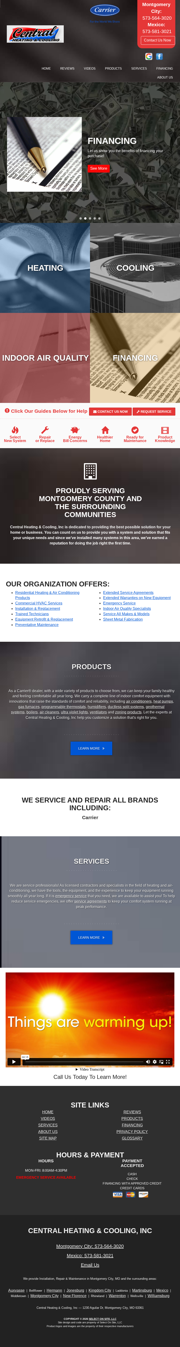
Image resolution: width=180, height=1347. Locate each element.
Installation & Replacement (37, 609)
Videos (90, 68)
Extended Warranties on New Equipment (137, 598)
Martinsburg (142, 1290)
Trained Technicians (32, 614)
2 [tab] (86, 219)
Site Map (48, 1138)
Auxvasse (16, 1290)
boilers (32, 712)
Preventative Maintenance (37, 625)
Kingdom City (100, 1290)
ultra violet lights (74, 712)
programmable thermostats (63, 707)
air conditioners (139, 701)
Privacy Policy (132, 1132)
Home (46, 68)
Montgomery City (44, 1296)
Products (113, 68)
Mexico (162, 1290)
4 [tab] (96, 219)
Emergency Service (119, 603)
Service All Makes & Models (126, 614)
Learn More (88, 168)
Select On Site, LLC (102, 1318)
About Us (165, 77)
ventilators (98, 712)
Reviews (67, 68)
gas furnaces (29, 707)
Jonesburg (75, 1290)
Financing (164, 68)
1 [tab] (81, 219)
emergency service (71, 896)
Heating (45, 267)
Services (139, 68)
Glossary (132, 1138)
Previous (4, 152)
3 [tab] (91, 219)
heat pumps (163, 701)
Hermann (54, 1290)
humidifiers (97, 707)
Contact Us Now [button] (158, 40)
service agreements (90, 901)
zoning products (128, 712)
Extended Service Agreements (128, 593)
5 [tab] (100, 219)
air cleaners (49, 712)
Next (175, 152)
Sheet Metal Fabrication (123, 619)
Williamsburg (158, 1296)
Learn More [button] (89, 748)
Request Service (155, 411)
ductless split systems (126, 707)
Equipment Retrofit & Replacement (44, 619)
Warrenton (117, 1296)
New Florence (74, 1296)
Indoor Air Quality (45, 357)
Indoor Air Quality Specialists (127, 609)
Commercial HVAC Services (38, 603)
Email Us (90, 1265)
